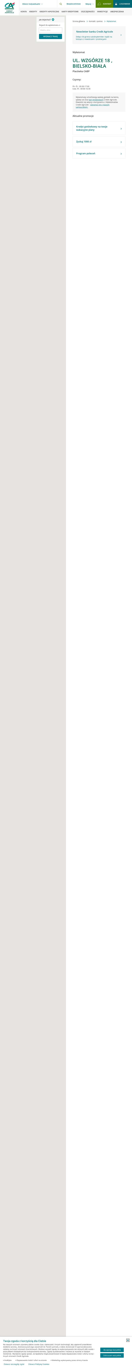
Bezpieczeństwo (74, 4)
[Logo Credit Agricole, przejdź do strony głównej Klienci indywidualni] (9, 7)
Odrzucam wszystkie (112, 1355)
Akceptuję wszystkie (112, 1350)
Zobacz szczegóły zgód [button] (14, 1364)
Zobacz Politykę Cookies (38, 1364)
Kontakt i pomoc (96, 21)
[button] (128, 1340)
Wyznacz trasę (50, 36)
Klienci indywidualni (31, 4)
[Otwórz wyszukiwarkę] (61, 4)
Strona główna (79, 21)
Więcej (88, 4)
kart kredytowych (96, 99)
